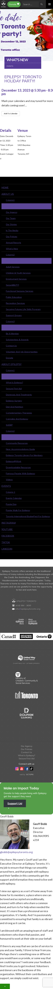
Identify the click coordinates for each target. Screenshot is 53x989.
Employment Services (16, 279)
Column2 (10, 254)
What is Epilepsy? (14, 382)
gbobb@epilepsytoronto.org (16, 852)
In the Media (12, 230)
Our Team (11, 218)
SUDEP (9, 425)
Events (6, 485)
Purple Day (11, 504)
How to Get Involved (18, 327)
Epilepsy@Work (13, 461)
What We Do (13, 260)
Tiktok (5, 542)
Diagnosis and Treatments (19, 394)
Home (5, 187)
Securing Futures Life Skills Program (23, 309)
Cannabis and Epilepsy (17, 419)
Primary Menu (49, 4)
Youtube (7, 529)
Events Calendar (14, 498)
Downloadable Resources (18, 467)
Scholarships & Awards (17, 339)
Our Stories (11, 224)
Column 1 (10, 492)
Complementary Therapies (19, 413)
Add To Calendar (11, 113)
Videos (9, 479)
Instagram (8, 522)
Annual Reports (13, 242)
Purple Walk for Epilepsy (18, 510)
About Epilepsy (11, 364)
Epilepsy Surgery (14, 400)
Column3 (10, 321)
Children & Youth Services (18, 273)
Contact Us (11, 345)
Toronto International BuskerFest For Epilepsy (28, 516)
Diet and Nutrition (14, 406)
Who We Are (13, 206)
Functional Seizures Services (19, 291)
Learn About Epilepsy (18, 376)
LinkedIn (6, 548)
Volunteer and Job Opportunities (22, 351)
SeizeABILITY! (12, 285)
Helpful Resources (16, 437)
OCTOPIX (29, 774)
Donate (12, 4)
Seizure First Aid (14, 388)
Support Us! (15, 803)
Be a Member (12, 333)
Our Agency (11, 212)
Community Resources (17, 443)
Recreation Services (15, 303)
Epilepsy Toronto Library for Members (24, 455)
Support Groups (14, 315)
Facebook (7, 535)
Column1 (10, 200)
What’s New (12, 248)
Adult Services (13, 267)
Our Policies (11, 236)
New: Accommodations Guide (20, 449)
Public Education (14, 297)
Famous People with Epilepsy (20, 473)
